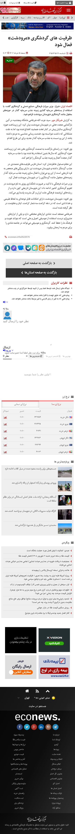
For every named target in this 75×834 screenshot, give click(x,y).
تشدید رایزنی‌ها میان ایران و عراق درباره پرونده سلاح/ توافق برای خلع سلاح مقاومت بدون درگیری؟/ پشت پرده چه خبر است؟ (40, 600)
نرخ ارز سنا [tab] (56, 404)
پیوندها (56, 749)
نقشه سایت (56, 754)
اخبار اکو (56, 783)
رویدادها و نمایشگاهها (19, 764)
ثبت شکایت (18, 798)
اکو (48, 18)
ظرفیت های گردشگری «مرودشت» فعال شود (40, 41)
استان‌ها (9, 60)
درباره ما (56, 735)
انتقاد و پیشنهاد (56, 759)
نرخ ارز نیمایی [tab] (20, 404)
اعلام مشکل (56, 764)
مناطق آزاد (56, 808)
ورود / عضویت (63, 3)
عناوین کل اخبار (56, 774)
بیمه (23, 18)
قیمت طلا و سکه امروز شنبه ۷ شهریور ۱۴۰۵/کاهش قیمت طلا (44, 556)
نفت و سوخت (13, 3)
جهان (55, 18)
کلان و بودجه (39, 18)
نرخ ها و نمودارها (18, 744)
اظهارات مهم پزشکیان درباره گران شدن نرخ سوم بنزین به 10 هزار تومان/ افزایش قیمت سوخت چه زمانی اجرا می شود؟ (41, 591)
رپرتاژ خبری (18, 808)
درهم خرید (64, 431)
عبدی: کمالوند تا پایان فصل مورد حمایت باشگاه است (48, 550)
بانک (29, 18)
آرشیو (56, 744)
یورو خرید (64, 424)
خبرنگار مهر (57, 120)
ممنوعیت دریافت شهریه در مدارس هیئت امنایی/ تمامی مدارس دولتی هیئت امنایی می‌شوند (38, 563)
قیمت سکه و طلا (19, 739)
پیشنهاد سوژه (19, 735)
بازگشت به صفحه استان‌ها (40, 272)
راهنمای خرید (19, 793)
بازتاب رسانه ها (56, 793)
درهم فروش (64, 452)
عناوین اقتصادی (56, 778)
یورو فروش (64, 445)
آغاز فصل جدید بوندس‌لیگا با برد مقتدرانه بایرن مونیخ (47, 613)
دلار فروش (64, 438)
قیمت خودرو (19, 754)
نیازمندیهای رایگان (19, 783)
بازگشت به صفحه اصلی (37, 263)
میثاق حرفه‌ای (56, 769)
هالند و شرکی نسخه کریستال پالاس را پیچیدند (51, 570)
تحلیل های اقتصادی (19, 769)
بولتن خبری (18, 778)
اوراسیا (62, 18)
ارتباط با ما (56, 739)
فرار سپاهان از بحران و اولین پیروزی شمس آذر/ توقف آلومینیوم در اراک (40, 584)
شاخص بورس (19, 749)
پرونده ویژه (56, 803)
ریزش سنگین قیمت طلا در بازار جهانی (53, 607)
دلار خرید (64, 417)
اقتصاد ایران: (66, 106)
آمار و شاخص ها (19, 759)
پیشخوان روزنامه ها (56, 798)
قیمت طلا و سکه (29, 3)
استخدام (19, 774)
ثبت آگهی (19, 788)
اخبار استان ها (56, 788)
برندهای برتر (19, 803)
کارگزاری (14, 18)
